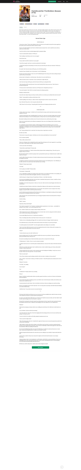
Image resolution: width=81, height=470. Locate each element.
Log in (67, 1)
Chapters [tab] (25, 27)
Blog (64, 1)
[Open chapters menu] (62, 467)
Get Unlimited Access (52, 1)
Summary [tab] (21, 27)
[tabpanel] (40, 189)
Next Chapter (40, 347)
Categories (59, 1)
